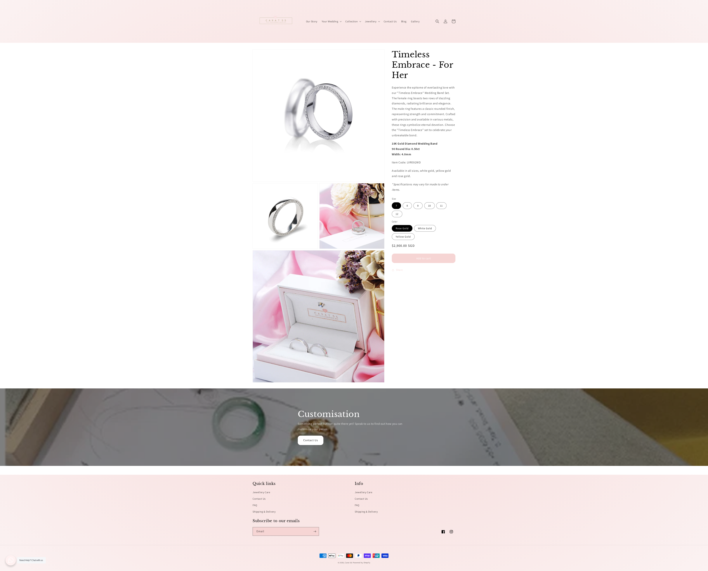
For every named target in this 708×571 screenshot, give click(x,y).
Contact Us (310, 440)
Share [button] (399, 269)
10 (429, 205)
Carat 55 (348, 562)
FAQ (255, 505)
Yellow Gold (403, 236)
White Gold (425, 228)
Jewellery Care (261, 492)
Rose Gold (402, 228)
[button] (331, 21)
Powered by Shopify (361, 562)
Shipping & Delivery (264, 511)
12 (397, 214)
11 (441, 205)
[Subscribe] (315, 531)
